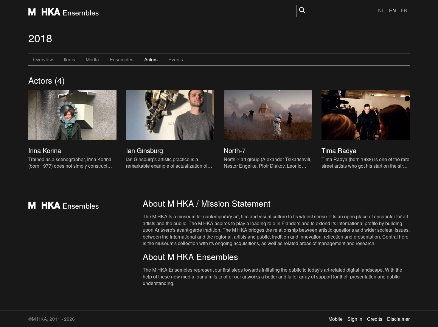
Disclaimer (398, 318)
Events (175, 59)
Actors (151, 59)
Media (92, 59)
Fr (404, 10)
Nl (381, 10)
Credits (374, 318)
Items (69, 59)
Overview (43, 59)
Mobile (335, 318)
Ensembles (121, 59)
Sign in (354, 318)
